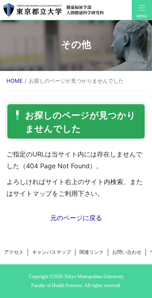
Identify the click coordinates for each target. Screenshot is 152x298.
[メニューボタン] (142, 10)
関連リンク (91, 252)
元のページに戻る (76, 218)
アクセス (14, 252)
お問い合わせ (126, 252)
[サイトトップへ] (66, 10)
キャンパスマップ (51, 252)
